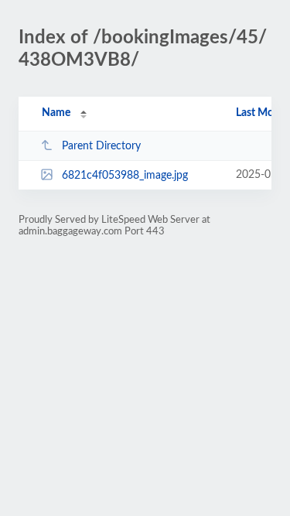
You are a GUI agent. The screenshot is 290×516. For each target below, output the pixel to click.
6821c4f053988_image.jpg (125, 175)
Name (56, 113)
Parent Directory (101, 146)
